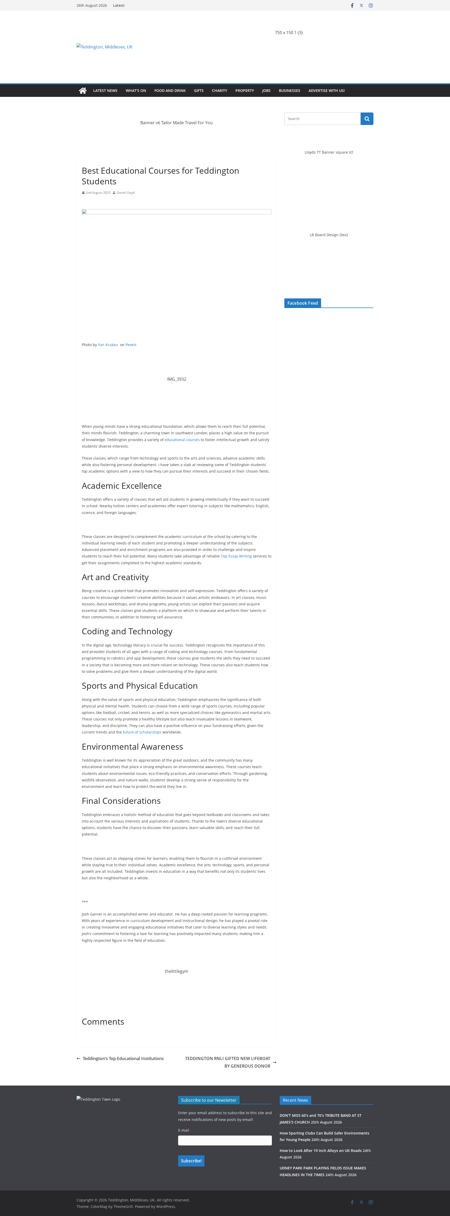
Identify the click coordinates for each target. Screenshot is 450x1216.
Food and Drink (170, 90)
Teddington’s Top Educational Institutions (123, 1058)
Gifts (199, 90)
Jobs (266, 90)
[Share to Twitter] (95, 202)
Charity (219, 90)
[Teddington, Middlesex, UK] (83, 90)
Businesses (289, 90)
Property (244, 90)
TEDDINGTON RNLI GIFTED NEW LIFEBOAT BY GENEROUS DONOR (227, 1062)
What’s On (136, 90)
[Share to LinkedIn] (105, 202)
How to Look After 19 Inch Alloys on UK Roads (321, 1150)
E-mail (185, 1130)
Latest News (105, 90)
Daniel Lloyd (125, 192)
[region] (288, 47)
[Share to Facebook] (86, 202)
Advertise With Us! (327, 90)
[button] (315, 47)
